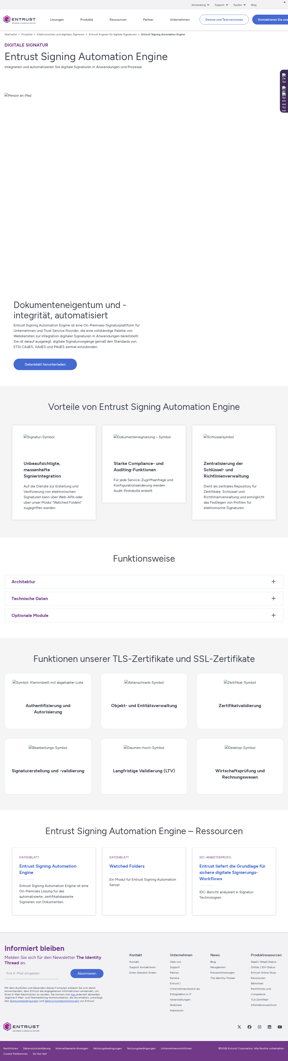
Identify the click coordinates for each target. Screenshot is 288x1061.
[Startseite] (19, 19)
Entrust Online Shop (263, 972)
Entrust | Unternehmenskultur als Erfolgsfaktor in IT (185, 989)
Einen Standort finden (142, 972)
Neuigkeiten (218, 967)
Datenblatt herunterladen (45, 364)
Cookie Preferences (15, 1053)
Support (175, 967)
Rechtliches (10, 1048)
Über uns (175, 961)
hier (73, 994)
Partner (174, 972)
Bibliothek (257, 983)
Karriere (174, 978)
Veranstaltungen (180, 999)
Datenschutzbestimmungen (62, 1001)
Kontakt (134, 961)
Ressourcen (258, 978)
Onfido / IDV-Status (263, 967)
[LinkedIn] (269, 1027)
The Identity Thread (222, 978)
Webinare (176, 1005)
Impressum (176, 1010)
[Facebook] (249, 1027)
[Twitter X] (239, 1027)
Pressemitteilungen (222, 972)
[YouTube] (280, 1027)
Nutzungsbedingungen (24, 1001)
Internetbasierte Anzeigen (72, 1048)
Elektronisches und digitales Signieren (60, 34)
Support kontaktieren (142, 967)
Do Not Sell (40, 1053)
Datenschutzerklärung (36, 1048)
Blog (253, 5)
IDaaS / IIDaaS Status (263, 961)
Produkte (27, 34)
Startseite (10, 34)
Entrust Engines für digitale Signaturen (113, 34)
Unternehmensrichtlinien (176, 1048)
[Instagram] (259, 1027)
